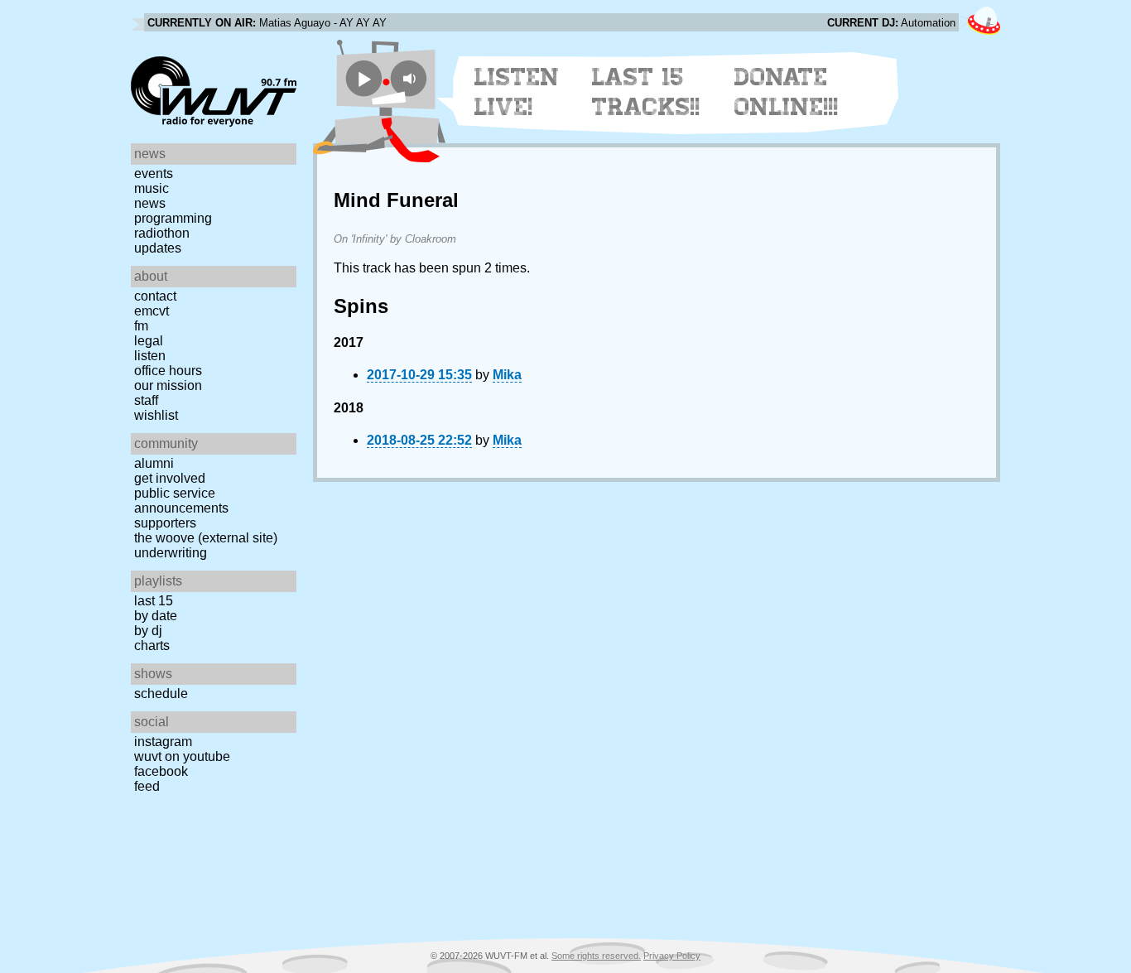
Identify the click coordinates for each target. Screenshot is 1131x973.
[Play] (364, 78)
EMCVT (151, 311)
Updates (157, 248)
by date (155, 616)
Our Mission (168, 385)
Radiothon (162, 233)
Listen (150, 356)
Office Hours (168, 371)
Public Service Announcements (181, 500)
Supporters (165, 523)
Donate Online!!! (786, 92)
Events (153, 173)
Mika (507, 375)
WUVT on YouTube (182, 756)
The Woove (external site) (205, 538)
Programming (173, 218)
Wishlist (156, 415)
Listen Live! (517, 92)
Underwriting (170, 553)
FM (141, 326)
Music (151, 188)
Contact (155, 296)
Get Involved (169, 478)
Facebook (161, 771)
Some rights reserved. (596, 956)
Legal (148, 341)
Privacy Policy (671, 956)
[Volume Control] (411, 78)
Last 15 (153, 601)
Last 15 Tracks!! (646, 92)
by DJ (148, 631)
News (150, 203)
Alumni (154, 463)
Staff (146, 400)
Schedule (161, 693)
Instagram (163, 742)
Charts (152, 645)
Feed (147, 786)
